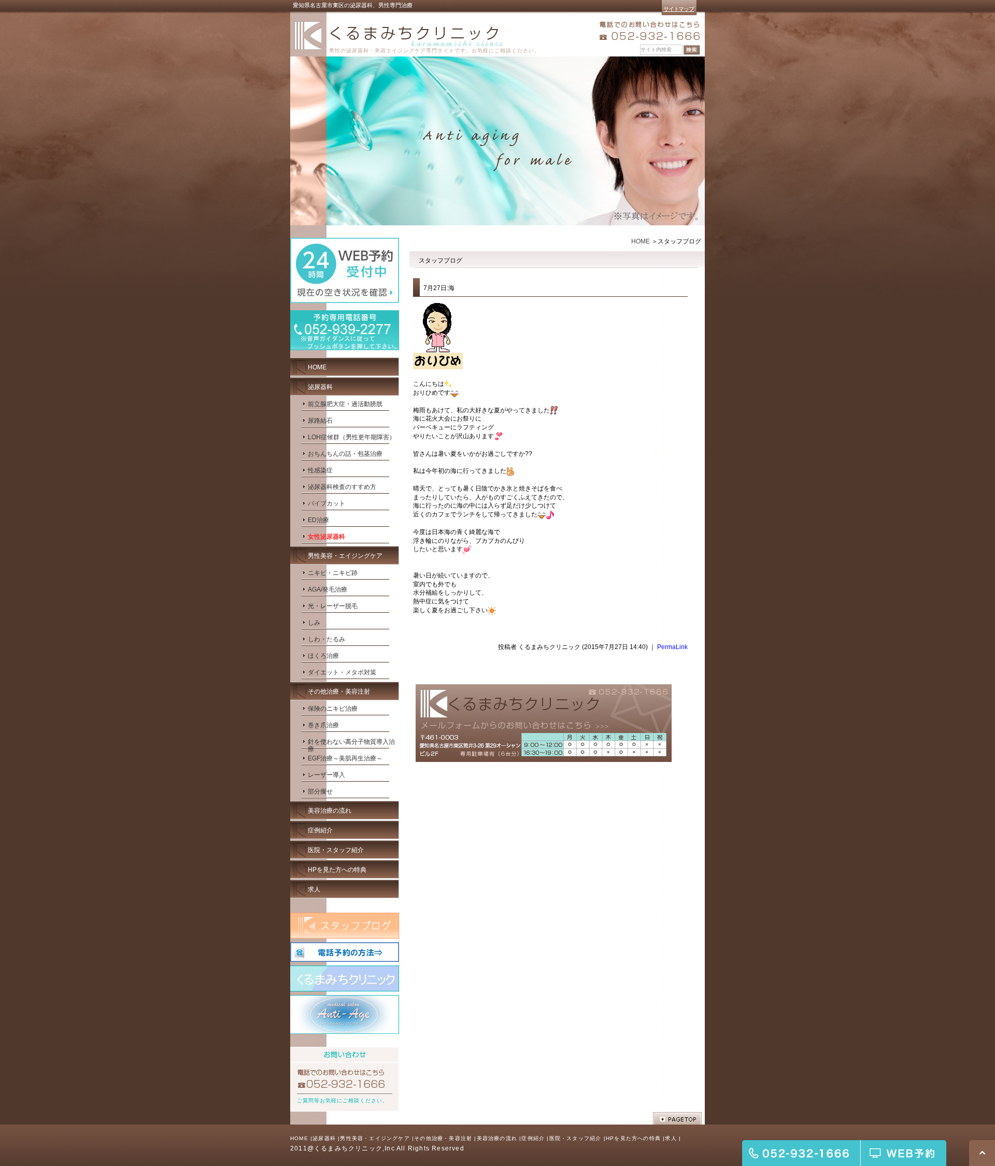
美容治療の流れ (497, 1138)
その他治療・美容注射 (443, 1138)
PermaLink (672, 647)
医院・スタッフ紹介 (575, 1138)
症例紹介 (533, 1138)
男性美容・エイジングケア (374, 1138)
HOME (640, 241)
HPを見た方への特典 (633, 1138)
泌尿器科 (324, 1138)
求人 (670, 1138)
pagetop (677, 1118)
